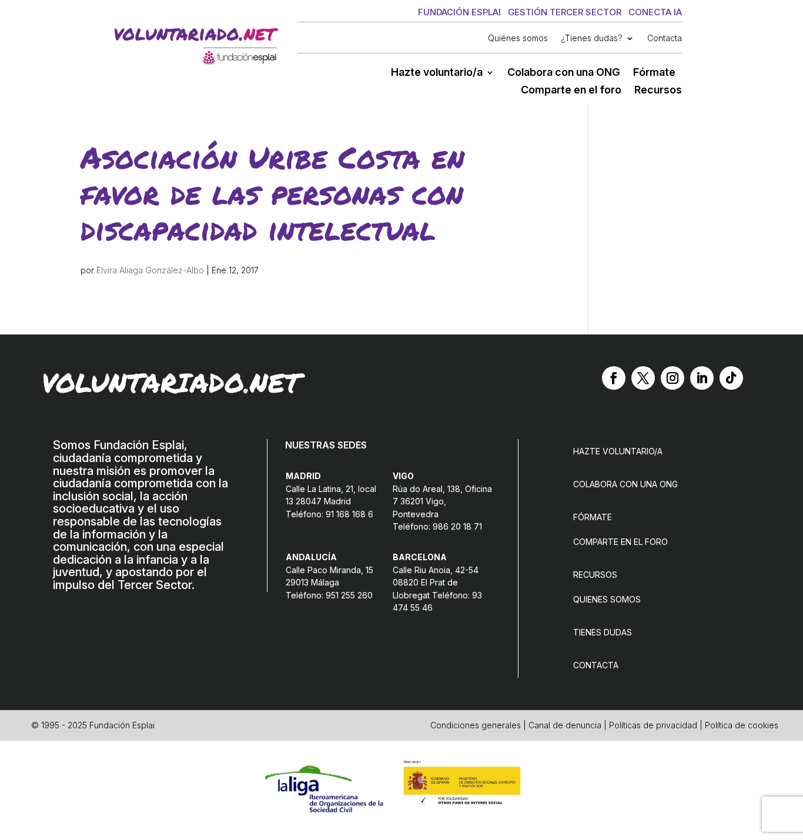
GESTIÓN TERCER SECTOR (564, 12)
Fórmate (654, 73)
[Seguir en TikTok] (731, 378)
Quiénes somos (518, 38)
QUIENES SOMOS (607, 599)
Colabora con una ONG (563, 73)
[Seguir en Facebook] (613, 378)
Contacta (664, 38)
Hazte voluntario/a (437, 73)
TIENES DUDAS (602, 632)
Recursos (658, 91)
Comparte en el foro (571, 91)
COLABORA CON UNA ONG (625, 484)
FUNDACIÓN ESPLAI (459, 12)
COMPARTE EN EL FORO (620, 542)
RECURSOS (595, 575)
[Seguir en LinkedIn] (702, 378)
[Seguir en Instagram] (672, 378)
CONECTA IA (655, 12)
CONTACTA (595, 665)
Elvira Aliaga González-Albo (150, 270)
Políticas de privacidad (653, 725)
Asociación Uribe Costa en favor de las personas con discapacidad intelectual (272, 192)
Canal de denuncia (564, 725)
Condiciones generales (475, 725)
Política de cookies (741, 725)
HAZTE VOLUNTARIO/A (618, 451)
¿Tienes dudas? (592, 38)
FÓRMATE (592, 517)
